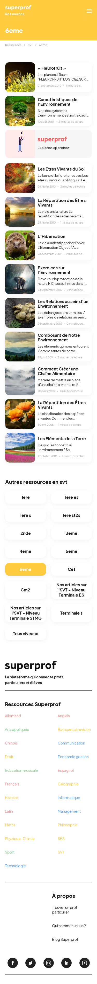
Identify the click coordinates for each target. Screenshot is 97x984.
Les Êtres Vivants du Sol (61, 169)
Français (12, 784)
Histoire (11, 797)
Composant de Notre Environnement (59, 337)
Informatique (69, 797)
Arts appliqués (17, 729)
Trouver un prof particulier (64, 909)
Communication (71, 743)
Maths (10, 824)
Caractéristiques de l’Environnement (58, 102)
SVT (30, 45)
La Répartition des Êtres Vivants (62, 203)
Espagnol (66, 770)
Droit (9, 756)
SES (61, 838)
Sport (9, 852)
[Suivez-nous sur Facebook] (13, 963)
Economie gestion (73, 756)
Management (69, 811)
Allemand (13, 715)
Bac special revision (74, 729)
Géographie (68, 784)
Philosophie (68, 824)
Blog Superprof (65, 939)
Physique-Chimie (20, 838)
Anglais (64, 715)
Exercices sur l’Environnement (54, 270)
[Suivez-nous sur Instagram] (48, 963)
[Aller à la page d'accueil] (18, 10)
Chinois (11, 743)
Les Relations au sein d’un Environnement (63, 304)
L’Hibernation (51, 236)
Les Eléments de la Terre (62, 438)
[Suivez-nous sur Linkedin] (66, 963)
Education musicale (21, 770)
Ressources (13, 45)
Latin (9, 811)
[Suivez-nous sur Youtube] (84, 963)
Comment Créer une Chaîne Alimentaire (58, 371)
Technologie (15, 865)
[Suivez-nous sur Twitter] (30, 963)
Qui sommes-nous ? (69, 925)
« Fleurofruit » (52, 68)
